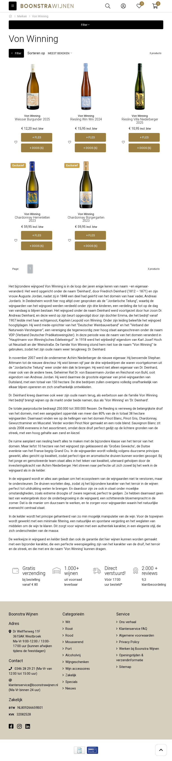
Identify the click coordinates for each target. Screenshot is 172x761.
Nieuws (70, 688)
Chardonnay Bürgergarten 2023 (86, 219)
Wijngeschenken (76, 662)
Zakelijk (70, 675)
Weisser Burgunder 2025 (32, 119)
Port (68, 649)
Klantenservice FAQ (132, 629)
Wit (67, 622)
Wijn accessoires (77, 669)
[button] (155, 6)
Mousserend (73, 642)
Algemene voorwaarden (136, 635)
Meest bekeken (58, 53)
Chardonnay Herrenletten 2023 (32, 219)
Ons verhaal (127, 622)
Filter (84, 24)
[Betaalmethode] (79, 750)
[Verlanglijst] (15, 142)
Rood (68, 635)
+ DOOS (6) (37, 148)
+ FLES (36, 137)
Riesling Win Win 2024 (86, 119)
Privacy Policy (128, 642)
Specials (70, 682)
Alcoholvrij (72, 655)
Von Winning (32, 115)
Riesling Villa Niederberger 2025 (140, 120)
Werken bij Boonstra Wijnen (138, 649)
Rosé (68, 629)
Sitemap (124, 667)
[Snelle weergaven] (49, 70)
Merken (22, 16)
